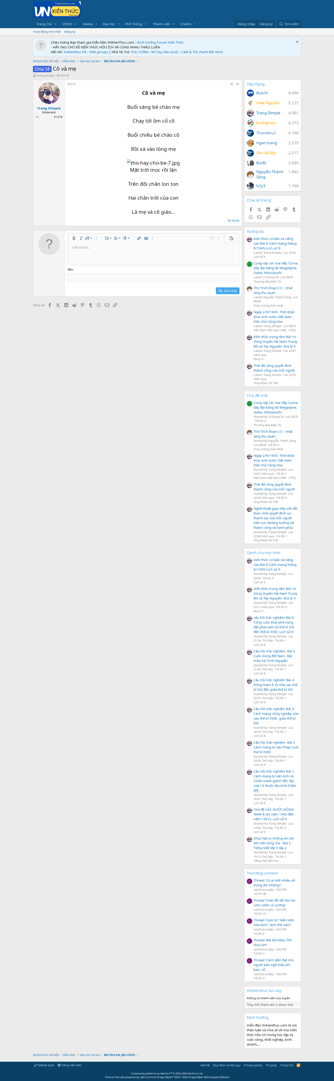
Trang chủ (44, 24)
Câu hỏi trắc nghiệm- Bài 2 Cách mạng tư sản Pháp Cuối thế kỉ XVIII (276, 747)
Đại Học (109, 24)
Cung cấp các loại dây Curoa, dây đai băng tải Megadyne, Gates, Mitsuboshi (276, 268)
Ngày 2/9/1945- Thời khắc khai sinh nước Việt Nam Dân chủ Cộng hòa (274, 317)
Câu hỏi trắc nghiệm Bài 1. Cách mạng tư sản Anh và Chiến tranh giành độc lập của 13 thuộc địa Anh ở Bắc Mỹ (275, 781)
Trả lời (235, 221)
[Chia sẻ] (231, 84)
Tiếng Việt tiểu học (266, 861)
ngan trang (266, 142)
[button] (55, 24)
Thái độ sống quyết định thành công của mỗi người (274, 368)
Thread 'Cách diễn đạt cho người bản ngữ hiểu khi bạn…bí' (274, 965)
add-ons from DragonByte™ (156, 1077)
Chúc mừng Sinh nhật (268, 305)
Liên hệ (205, 1065)
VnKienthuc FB (75, 52)
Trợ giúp (271, 1065)
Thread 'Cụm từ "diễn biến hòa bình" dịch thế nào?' (274, 922)
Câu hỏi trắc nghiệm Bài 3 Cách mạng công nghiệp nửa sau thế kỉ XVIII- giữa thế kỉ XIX (276, 715)
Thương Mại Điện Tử (267, 281)
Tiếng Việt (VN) (71, 1065)
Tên (70, 269)
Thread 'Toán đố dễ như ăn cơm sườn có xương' (274, 902)
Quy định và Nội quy (227, 1065)
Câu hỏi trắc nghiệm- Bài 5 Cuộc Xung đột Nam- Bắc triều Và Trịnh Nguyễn (274, 656)
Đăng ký (69, 32)
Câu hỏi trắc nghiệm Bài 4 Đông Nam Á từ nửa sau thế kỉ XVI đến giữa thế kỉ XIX (275, 685)
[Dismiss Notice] (297, 42)
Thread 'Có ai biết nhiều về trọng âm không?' (274, 882)
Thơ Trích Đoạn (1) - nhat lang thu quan (273, 290)
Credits (185, 24)
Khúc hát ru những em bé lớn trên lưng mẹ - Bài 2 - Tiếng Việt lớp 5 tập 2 (274, 843)
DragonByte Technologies (204, 1077)
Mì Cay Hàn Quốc (165, 52)
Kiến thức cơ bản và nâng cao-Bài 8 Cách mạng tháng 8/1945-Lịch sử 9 (275, 243)
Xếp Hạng (255, 84)
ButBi (261, 162)
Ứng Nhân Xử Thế (266, 383)
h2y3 (260, 185)
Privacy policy (253, 1065)
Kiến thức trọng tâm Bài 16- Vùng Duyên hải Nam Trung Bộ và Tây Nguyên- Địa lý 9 (275, 341)
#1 (237, 84)
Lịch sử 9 (259, 257)
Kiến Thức (176, 42)
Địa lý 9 (258, 359)
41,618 (58, 117)
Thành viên (161, 24)
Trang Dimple (46, 75)
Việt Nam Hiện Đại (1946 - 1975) (275, 330)
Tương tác (255, 231)
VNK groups (98, 52)
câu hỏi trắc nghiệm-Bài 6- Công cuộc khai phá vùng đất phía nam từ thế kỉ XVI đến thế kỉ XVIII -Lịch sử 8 (274, 624)
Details (224, 1077)
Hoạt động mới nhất (47, 32)
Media (88, 24)
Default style (45, 1065)
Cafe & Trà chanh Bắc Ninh (202, 52)
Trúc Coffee (139, 52)
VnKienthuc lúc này (264, 990)
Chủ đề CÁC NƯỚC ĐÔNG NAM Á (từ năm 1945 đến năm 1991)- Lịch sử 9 (274, 814)
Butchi (262, 92)
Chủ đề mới (257, 395)
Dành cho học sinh (263, 552)
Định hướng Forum (152, 42)
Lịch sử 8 (259, 645)
